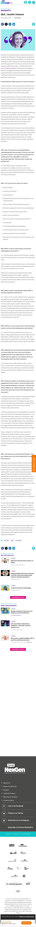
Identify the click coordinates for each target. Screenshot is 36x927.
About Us (6, 783)
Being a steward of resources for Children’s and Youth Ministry (22, 612)
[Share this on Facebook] (2, 24)
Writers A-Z (16, 834)
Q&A (12, 540)
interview (6, 540)
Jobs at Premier (9, 793)
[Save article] (33, 24)
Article (13, 558)
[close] (34, 20)
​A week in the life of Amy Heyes (21, 588)
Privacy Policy (8, 800)
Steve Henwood (16, 615)
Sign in (12, 20)
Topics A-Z (8, 834)
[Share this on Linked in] (10, 24)
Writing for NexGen (10, 797)
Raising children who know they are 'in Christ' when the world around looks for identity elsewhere (22, 575)
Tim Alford (28, 642)
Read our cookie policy (26, 916)
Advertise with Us (10, 786)
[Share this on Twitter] (6, 24)
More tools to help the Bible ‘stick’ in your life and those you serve (22, 639)
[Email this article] (13, 24)
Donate (6, 790)
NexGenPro (6, 10)
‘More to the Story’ (11, 68)
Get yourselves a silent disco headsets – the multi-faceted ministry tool (20, 625)
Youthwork (18, 540)
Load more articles (18, 597)
